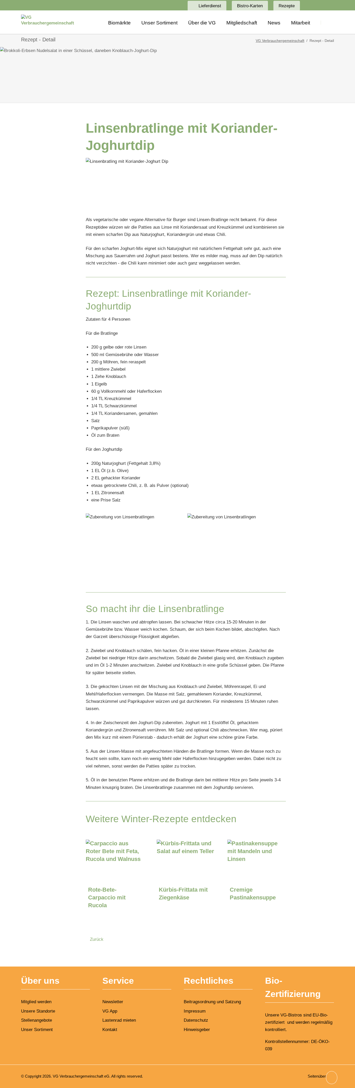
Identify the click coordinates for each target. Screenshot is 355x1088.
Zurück (96, 939)
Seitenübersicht (321, 1076)
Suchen (327, 22)
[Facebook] (309, 5)
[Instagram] (319, 5)
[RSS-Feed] (329, 5)
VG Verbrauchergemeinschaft (280, 40)
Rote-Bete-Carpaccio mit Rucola (107, 897)
